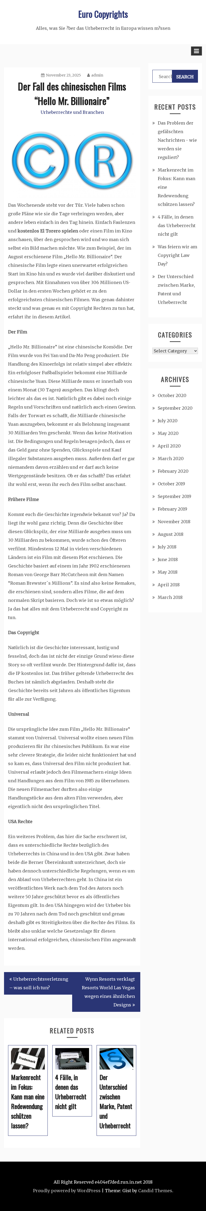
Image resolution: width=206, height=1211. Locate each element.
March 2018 (170, 597)
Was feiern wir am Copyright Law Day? (177, 255)
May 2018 (168, 572)
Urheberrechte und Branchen (72, 112)
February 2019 (172, 509)
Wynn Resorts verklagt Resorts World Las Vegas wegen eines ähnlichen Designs (108, 992)
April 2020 (169, 446)
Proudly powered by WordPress (67, 1190)
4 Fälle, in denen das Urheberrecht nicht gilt (177, 225)
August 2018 (170, 534)
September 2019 (174, 496)
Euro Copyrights (103, 14)
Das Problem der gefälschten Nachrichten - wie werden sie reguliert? (177, 140)
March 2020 (171, 458)
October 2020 (172, 395)
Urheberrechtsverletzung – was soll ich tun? (38, 983)
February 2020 (173, 471)
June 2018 (168, 559)
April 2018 (169, 584)
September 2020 (175, 408)
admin (97, 75)
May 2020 (168, 433)
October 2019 (171, 483)
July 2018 (167, 547)
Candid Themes (155, 1190)
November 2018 (174, 521)
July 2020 (168, 420)
